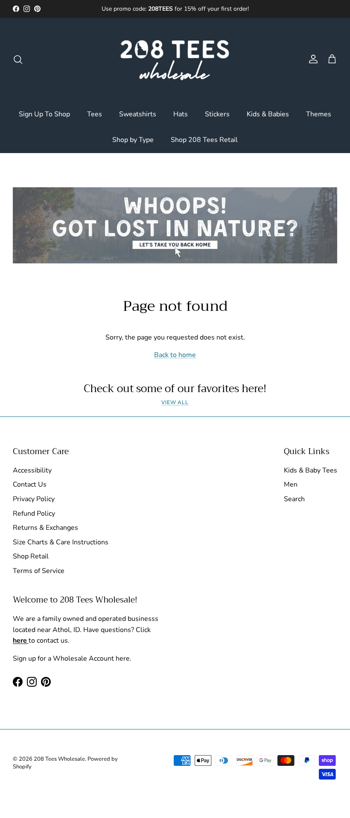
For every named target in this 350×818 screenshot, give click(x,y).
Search (294, 499)
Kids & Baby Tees (310, 470)
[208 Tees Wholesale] (175, 59)
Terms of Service (38, 571)
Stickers (217, 114)
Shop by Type (133, 140)
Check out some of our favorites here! (175, 388)
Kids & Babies (268, 114)
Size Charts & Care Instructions (60, 542)
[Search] (18, 59)
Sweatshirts (137, 114)
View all (175, 402)
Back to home (175, 355)
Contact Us (30, 484)
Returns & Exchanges (45, 527)
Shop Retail (31, 556)
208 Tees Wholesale (59, 759)
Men (291, 484)
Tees (94, 114)
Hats (180, 114)
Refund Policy (34, 513)
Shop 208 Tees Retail (204, 140)
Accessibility (32, 470)
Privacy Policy (34, 499)
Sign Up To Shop (44, 114)
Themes (318, 114)
